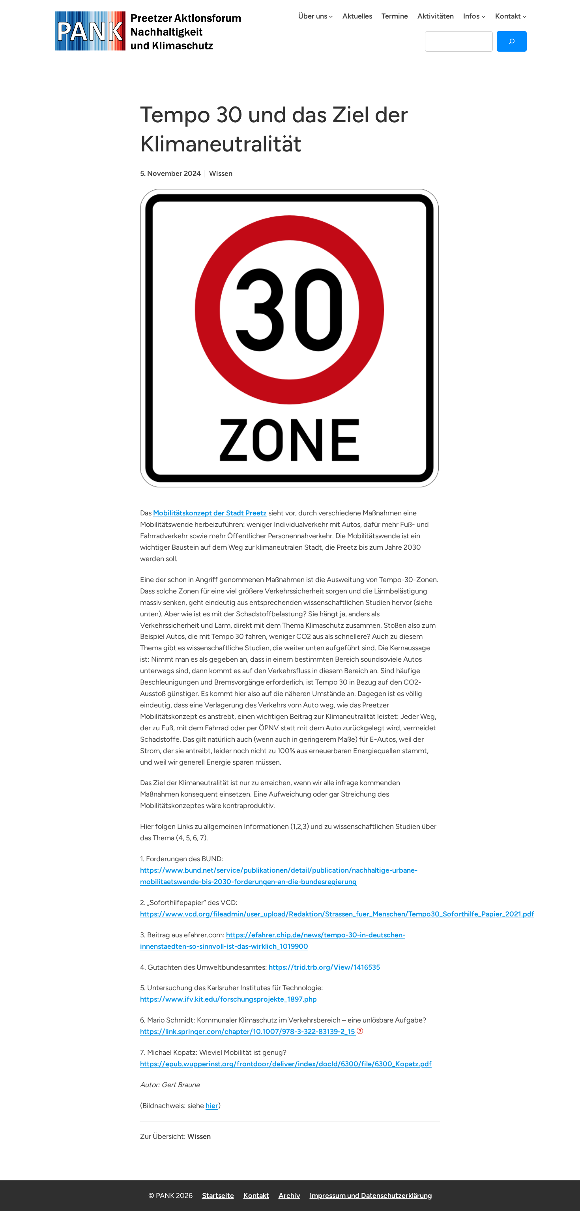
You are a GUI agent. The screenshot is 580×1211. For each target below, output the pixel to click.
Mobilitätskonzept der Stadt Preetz (210, 513)
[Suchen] (512, 41)
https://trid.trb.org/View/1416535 (324, 967)
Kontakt (256, 1195)
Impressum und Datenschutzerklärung (371, 1195)
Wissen (220, 173)
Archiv (289, 1195)
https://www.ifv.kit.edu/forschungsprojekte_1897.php (228, 999)
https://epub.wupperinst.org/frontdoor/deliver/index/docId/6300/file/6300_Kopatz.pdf (286, 1064)
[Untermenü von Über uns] (331, 16)
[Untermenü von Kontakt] (524, 16)
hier (212, 1105)
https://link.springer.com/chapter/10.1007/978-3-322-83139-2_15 (248, 1031)
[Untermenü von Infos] (483, 16)
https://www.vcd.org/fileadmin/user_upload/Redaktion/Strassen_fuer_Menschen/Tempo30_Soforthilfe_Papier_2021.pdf (337, 914)
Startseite (218, 1195)
